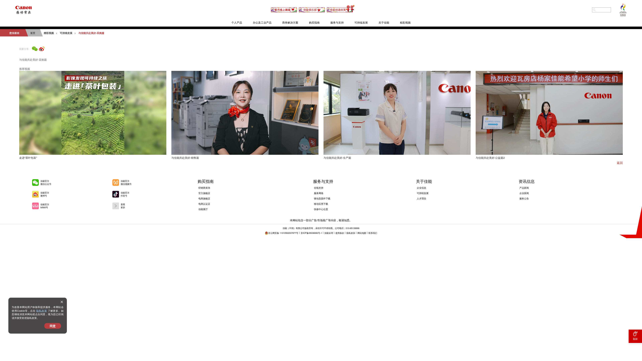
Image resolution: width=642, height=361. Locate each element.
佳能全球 (328, 232)
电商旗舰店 (204, 198)
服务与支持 (337, 22)
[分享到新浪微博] (42, 48)
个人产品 (236, 22)
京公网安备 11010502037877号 (283, 232)
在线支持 (318, 187)
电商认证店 (204, 203)
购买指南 (314, 22)
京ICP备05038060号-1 (311, 232)
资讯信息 (527, 181)
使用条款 (339, 232)
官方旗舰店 (204, 193)
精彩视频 (405, 22)
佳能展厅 (203, 209)
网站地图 (361, 232)
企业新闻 (524, 193)
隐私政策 (41, 310)
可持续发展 (361, 22)
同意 (53, 326)
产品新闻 (524, 187)
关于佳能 (384, 22)
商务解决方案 (290, 22)
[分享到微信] (35, 48)
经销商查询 (204, 187)
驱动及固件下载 (322, 198)
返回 (620, 163)
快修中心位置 (321, 209)
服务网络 (318, 193)
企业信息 (421, 187)
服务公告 (524, 198)
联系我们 (372, 232)
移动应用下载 (321, 203)
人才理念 (421, 198)
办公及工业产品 (262, 22)
